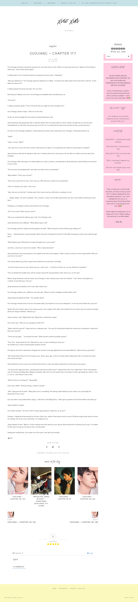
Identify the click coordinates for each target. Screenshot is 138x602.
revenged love (53, 46)
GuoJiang (65, 453)
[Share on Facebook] (59, 447)
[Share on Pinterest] (47, 447)
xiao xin (69, 22)
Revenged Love (51, 453)
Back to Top (129, 597)
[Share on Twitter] (53, 447)
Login (91, 553)
